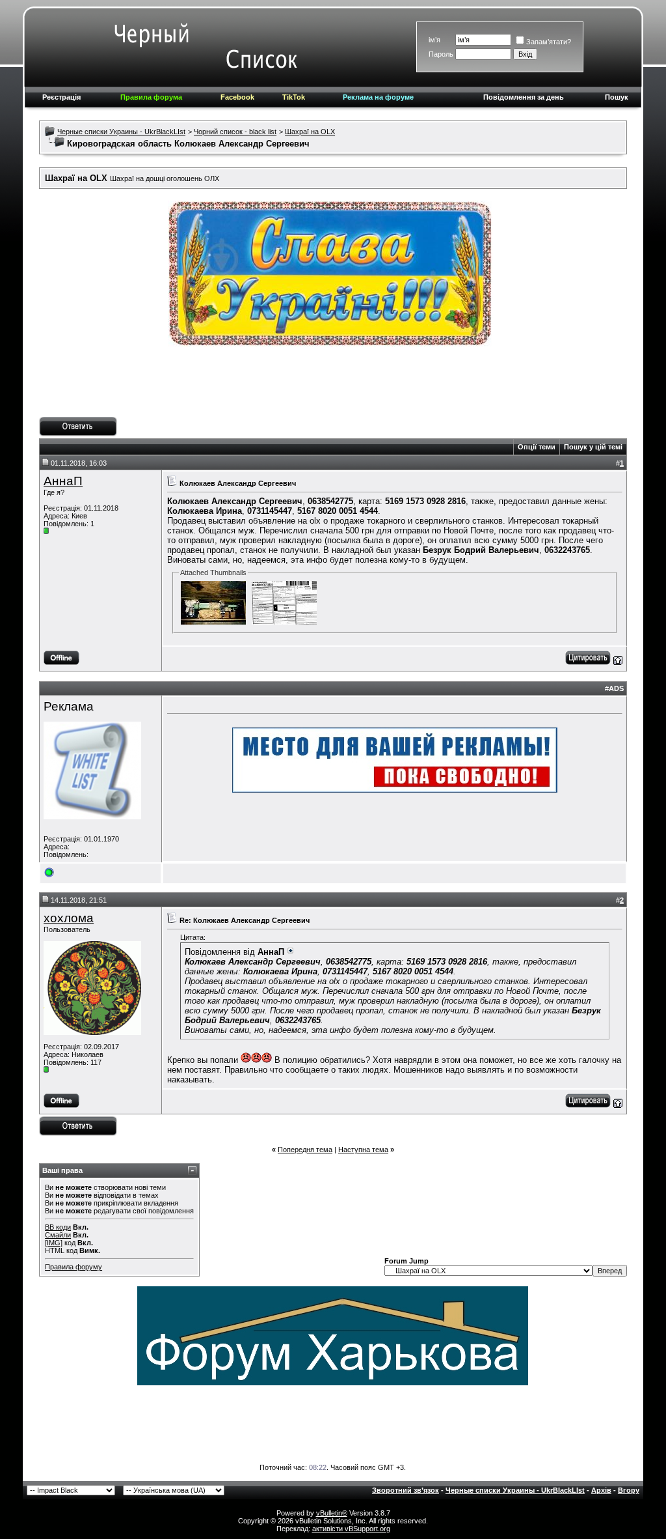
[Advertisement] (333, 387)
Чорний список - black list (235, 131)
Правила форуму (73, 1267)
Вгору (628, 1490)
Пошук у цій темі (593, 447)
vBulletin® (331, 1513)
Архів (601, 1490)
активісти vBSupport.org (351, 1528)
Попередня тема (305, 1149)
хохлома (69, 918)
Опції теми (536, 447)
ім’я (434, 40)
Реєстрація (61, 97)
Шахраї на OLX (310, 131)
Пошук (616, 97)
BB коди (58, 1227)
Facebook (237, 97)
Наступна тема (363, 1149)
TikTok (293, 97)
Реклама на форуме (378, 97)
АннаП (63, 481)
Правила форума (151, 97)
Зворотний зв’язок (405, 1490)
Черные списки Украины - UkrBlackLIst (121, 131)
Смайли (58, 1235)
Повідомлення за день (523, 97)
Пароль (441, 54)
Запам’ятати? (548, 42)
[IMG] (53, 1243)
